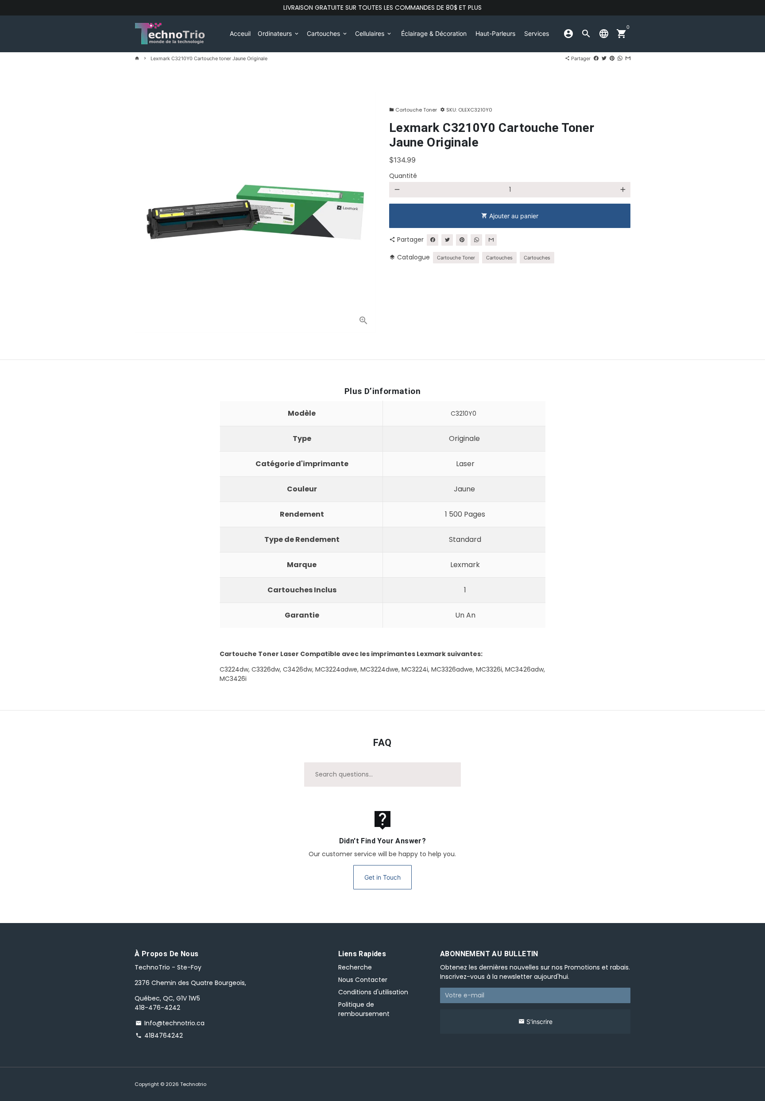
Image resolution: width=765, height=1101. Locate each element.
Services (536, 33)
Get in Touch (382, 877)
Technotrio (193, 1084)
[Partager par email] (628, 58)
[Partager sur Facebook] (596, 58)
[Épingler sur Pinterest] (612, 58)
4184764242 (159, 1035)
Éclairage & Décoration (434, 33)
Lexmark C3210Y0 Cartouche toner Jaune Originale (209, 58)
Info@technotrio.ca (170, 1023)
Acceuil (240, 33)
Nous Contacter (362, 979)
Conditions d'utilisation (373, 992)
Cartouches (327, 33)
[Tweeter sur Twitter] (604, 58)
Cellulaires (373, 33)
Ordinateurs (279, 33)
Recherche (355, 967)
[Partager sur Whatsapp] (620, 58)
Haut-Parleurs (495, 33)
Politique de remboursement (364, 1009)
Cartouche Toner (413, 109)
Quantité (403, 175)
